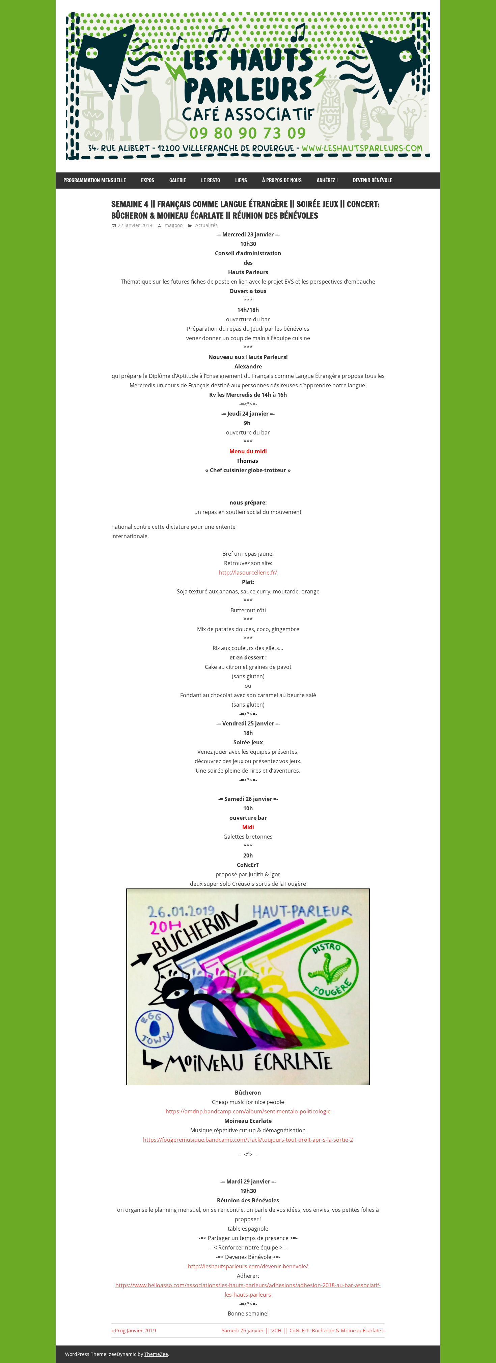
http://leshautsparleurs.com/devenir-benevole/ (248, 1266)
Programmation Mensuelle (94, 180)
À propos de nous (282, 180)
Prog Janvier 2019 (135, 1330)
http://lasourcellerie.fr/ (248, 572)
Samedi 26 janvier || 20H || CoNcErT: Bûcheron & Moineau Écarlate (301, 1330)
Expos (147, 180)
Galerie (177, 180)
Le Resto (210, 180)
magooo (174, 225)
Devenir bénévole (372, 180)
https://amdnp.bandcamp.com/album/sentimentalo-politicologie (248, 1111)
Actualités (206, 225)
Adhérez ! (327, 180)
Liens (241, 180)
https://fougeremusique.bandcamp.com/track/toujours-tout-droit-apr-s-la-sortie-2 (248, 1139)
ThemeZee (156, 1354)
